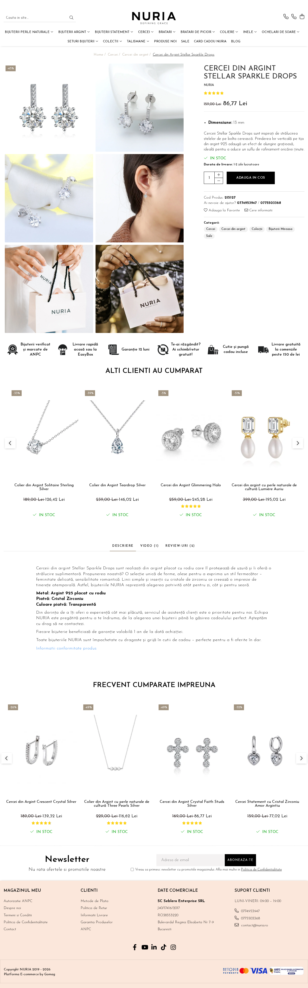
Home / (100, 55)
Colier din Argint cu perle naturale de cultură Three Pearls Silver (116, 804)
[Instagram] (173, 948)
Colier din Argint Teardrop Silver (117, 485)
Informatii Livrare (94, 915)
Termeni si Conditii (18, 915)
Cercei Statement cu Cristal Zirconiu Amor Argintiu (267, 804)
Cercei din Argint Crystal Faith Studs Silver (192, 804)
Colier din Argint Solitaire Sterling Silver (44, 487)
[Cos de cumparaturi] (301, 17)
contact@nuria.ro (254, 925)
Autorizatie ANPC (18, 901)
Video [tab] (149, 545)
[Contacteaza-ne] (286, 17)
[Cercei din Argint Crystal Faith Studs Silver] (192, 750)
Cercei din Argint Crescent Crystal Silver (41, 802)
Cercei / (114, 55)
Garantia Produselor (97, 922)
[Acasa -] (154, 18)
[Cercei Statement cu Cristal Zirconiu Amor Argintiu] (267, 750)
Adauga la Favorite (223, 210)
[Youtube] (144, 948)
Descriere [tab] (123, 545)
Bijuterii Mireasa (280, 229)
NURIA (209, 85)
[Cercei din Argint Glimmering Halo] (190, 434)
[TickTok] (164, 948)
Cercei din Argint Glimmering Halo (191, 485)
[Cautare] (71, 18)
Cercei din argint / (137, 55)
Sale (209, 236)
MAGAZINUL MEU (22, 891)
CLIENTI (89, 891)
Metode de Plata (94, 901)
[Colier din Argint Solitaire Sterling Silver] (44, 434)
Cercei (210, 229)
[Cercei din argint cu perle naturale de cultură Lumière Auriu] (264, 434)
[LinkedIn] (154, 948)
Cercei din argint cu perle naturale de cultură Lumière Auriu (264, 487)
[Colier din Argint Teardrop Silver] (117, 434)
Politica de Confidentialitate (261, 869)
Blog (235, 41)
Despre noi (12, 908)
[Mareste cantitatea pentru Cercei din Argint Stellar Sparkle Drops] (218, 175)
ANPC (86, 929)
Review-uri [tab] (180, 545)
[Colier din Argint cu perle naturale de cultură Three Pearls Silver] (116, 750)
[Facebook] (135, 948)
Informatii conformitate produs (66, 648)
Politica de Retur (94, 908)
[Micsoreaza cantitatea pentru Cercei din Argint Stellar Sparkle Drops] (218, 181)
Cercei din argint (233, 229)
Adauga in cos (250, 178)
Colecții (257, 229)
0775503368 (250, 918)
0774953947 (250, 911)
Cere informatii (260, 210)
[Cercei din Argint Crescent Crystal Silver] (41, 750)
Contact (10, 929)
